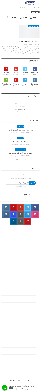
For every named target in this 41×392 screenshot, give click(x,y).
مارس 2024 (30, 307)
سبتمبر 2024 (29, 290)
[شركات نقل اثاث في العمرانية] (29, 31)
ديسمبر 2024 (29, 287)
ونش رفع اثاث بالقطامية (28, 251)
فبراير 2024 (30, 311)
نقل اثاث (13, 389)
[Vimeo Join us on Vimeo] (27, 214)
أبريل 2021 (30, 349)
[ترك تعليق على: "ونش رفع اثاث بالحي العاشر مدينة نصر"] (10, 144)
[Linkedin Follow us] (13, 221)
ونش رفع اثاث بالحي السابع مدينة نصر (20, 153)
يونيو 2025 (30, 273)
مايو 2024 (30, 300)
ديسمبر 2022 (29, 321)
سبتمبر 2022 (29, 332)
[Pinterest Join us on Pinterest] (27, 221)
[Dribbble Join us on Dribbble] (35, 214)
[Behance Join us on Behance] (13, 214)
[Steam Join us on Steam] (20, 221)
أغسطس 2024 (29, 293)
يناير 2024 (30, 314)
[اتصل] (4, 388)
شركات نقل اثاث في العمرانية (29, 41)
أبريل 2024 (30, 304)
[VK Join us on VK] (6, 214)
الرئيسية (28, 380)
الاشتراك (32, 183)
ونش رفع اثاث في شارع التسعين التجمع (20, 130)
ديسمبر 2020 (29, 356)
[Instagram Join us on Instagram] (6, 207)
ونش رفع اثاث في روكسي (28, 256)
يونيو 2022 (30, 339)
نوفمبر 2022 (29, 325)
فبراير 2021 (30, 352)
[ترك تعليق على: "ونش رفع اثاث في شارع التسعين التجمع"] (10, 132)
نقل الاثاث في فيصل (34, 26)
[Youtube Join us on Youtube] (13, 207)
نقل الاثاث (12, 380)
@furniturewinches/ (18, 195)
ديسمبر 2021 (29, 345)
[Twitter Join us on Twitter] (27, 207)
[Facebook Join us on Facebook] (35, 207)
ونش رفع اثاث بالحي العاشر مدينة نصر (20, 141)
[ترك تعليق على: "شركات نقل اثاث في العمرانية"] (23, 44)
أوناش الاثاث (20, 126)
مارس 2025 (30, 283)
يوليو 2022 (30, 335)
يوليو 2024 (30, 297)
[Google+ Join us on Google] (20, 207)
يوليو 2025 (30, 269)
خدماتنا (20, 380)
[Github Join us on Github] (20, 214)
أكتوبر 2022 (30, 328)
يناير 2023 (30, 318)
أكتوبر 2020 (30, 359)
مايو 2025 (30, 276)
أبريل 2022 (30, 342)
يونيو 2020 (30, 363)
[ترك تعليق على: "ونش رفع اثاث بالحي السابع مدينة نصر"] (10, 156)
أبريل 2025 (30, 280)
